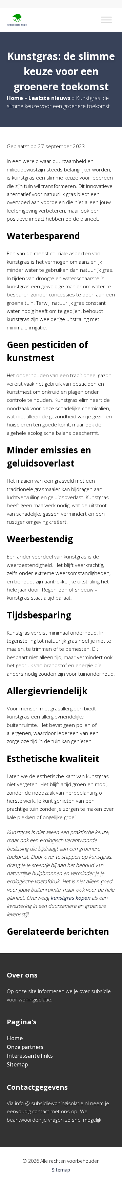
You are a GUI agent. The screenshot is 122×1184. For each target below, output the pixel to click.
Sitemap (17, 1064)
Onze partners (25, 1047)
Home (15, 98)
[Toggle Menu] (106, 20)
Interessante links (30, 1055)
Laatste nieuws (49, 98)
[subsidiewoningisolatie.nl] (17, 20)
